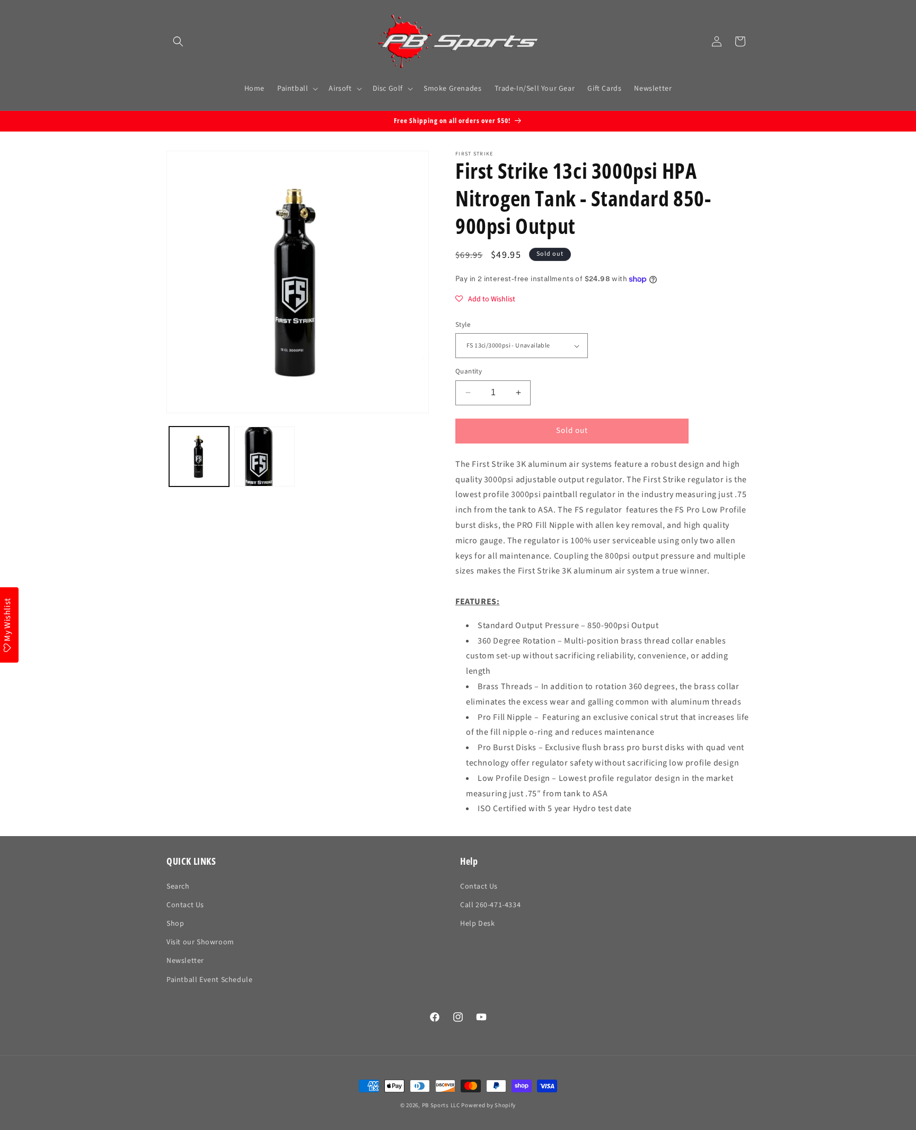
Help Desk (477, 923)
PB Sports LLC (441, 1105)
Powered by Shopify (488, 1105)
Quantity (468, 371)
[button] (178, 41)
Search (178, 886)
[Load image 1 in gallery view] (199, 456)
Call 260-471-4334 (490, 905)
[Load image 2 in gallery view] (264, 456)
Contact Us (185, 905)
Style (462, 324)
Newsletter (185, 960)
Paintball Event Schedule (209, 980)
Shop (175, 923)
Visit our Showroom (200, 942)
